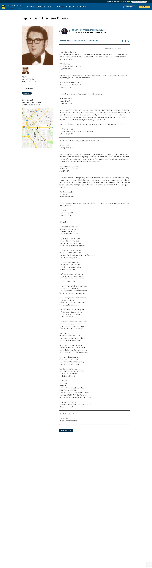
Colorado (101, 30)
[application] (37, 128)
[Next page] (127, 48)
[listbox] (37, 93)
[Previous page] (124, 48)
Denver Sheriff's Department (84, 30)
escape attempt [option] (27, 93)
